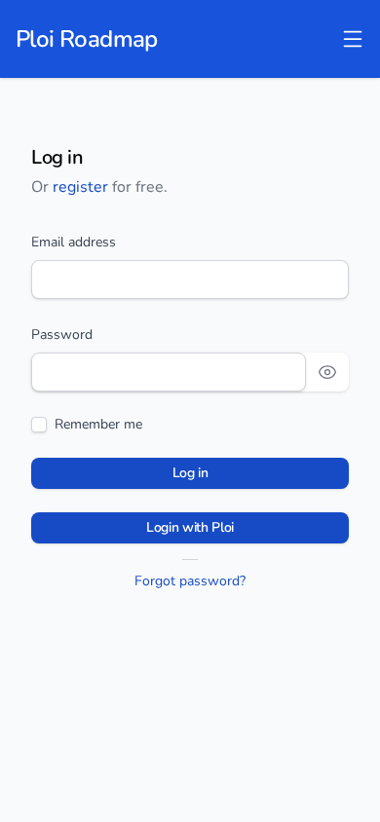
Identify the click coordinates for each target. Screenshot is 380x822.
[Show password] (327, 372)
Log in (190, 473)
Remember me (98, 424)
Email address (73, 242)
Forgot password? (190, 581)
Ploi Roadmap (87, 39)
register (80, 187)
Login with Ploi (190, 527)
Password (62, 334)
